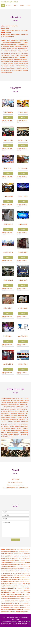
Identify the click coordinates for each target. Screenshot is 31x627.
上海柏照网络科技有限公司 (13, 560)
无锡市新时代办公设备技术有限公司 (16, 605)
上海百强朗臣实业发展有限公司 (11, 551)
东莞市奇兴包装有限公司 (19, 562)
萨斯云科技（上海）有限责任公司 (14, 573)
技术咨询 (13, 592)
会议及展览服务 (18, 623)
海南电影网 (26, 590)
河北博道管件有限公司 (14, 564)
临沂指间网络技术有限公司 (8, 583)
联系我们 (22, 5)
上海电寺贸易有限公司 (11, 549)
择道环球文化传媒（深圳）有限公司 (15, 590)
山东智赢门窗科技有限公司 (14, 603)
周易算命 (7, 558)
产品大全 (15, 5)
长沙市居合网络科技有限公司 (10, 581)
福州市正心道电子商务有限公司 (20, 566)
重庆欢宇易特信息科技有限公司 (17, 575)
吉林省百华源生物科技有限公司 (11, 586)
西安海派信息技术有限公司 (19, 598)
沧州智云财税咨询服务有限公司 (16, 609)
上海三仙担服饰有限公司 (15, 577)
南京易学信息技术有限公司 (13, 579)
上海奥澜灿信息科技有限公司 (21, 611)
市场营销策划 (7, 575)
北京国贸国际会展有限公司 (9, 2)
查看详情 (8, 117)
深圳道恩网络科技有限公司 (18, 568)
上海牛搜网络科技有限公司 (22, 549)
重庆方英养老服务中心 (8, 562)
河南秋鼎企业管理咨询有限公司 (12, 571)
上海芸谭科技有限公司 (18, 553)
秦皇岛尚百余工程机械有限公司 (17, 596)
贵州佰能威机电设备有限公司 (15, 558)
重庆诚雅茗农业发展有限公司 (10, 588)
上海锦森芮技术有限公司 (7, 553)
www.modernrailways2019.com (17, 485)
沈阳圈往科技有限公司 (19, 601)
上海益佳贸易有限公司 (20, 592)
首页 (3, 5)
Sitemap (28, 623)
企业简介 (8, 5)
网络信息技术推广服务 (8, 566)
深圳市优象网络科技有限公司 (17, 594)
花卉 (6, 590)
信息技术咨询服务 (18, 583)
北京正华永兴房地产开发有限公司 (18, 607)
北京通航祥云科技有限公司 (13, 556)
